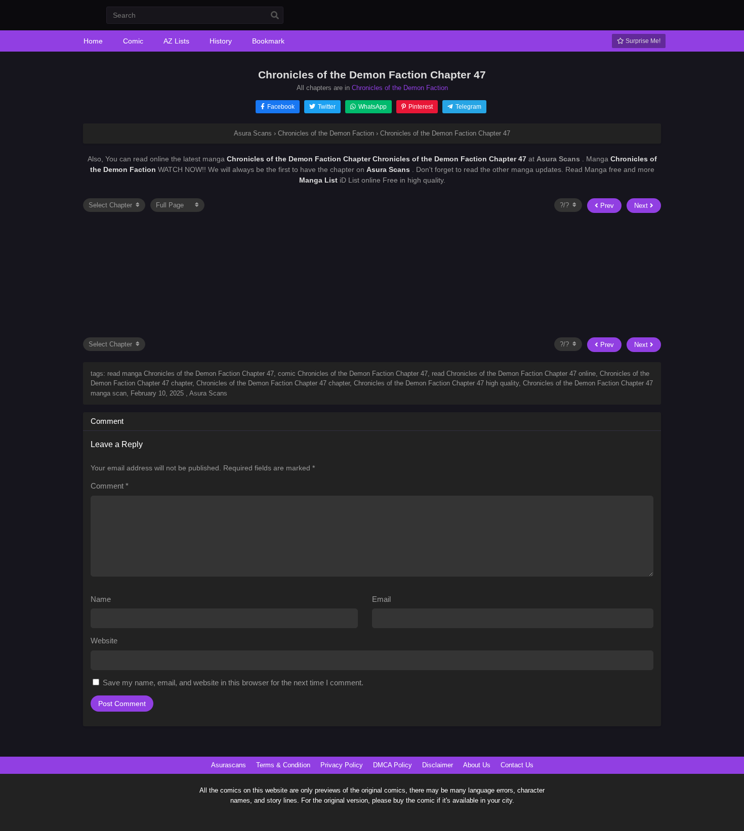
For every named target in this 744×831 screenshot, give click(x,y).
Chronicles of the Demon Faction (400, 88)
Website (104, 640)
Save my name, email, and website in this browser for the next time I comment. (233, 682)
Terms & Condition (283, 765)
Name (101, 599)
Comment (110, 486)
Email (381, 599)
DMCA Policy (392, 765)
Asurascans (228, 765)
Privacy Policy (341, 765)
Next (642, 205)
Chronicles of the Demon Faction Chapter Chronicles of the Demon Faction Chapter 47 (377, 159)
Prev (606, 205)
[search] (274, 16)
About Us (476, 765)
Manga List (318, 180)
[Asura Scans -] (82, 21)
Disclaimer (437, 765)
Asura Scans (389, 169)
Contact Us (517, 765)
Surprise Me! (642, 41)
